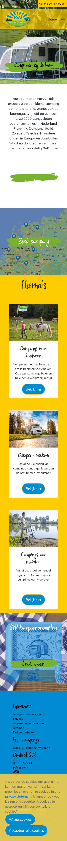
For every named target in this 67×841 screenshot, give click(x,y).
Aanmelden (46, 3)
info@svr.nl (21, 768)
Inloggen (60, 3)
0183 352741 (22, 763)
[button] (63, 19)
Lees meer (33, 664)
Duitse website (23, 732)
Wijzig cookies (20, 819)
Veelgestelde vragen (27, 714)
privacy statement (18, 796)
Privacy (18, 719)
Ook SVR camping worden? (31, 748)
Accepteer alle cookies (26, 830)
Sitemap (18, 728)
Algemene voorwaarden (29, 723)
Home (52, 19)
